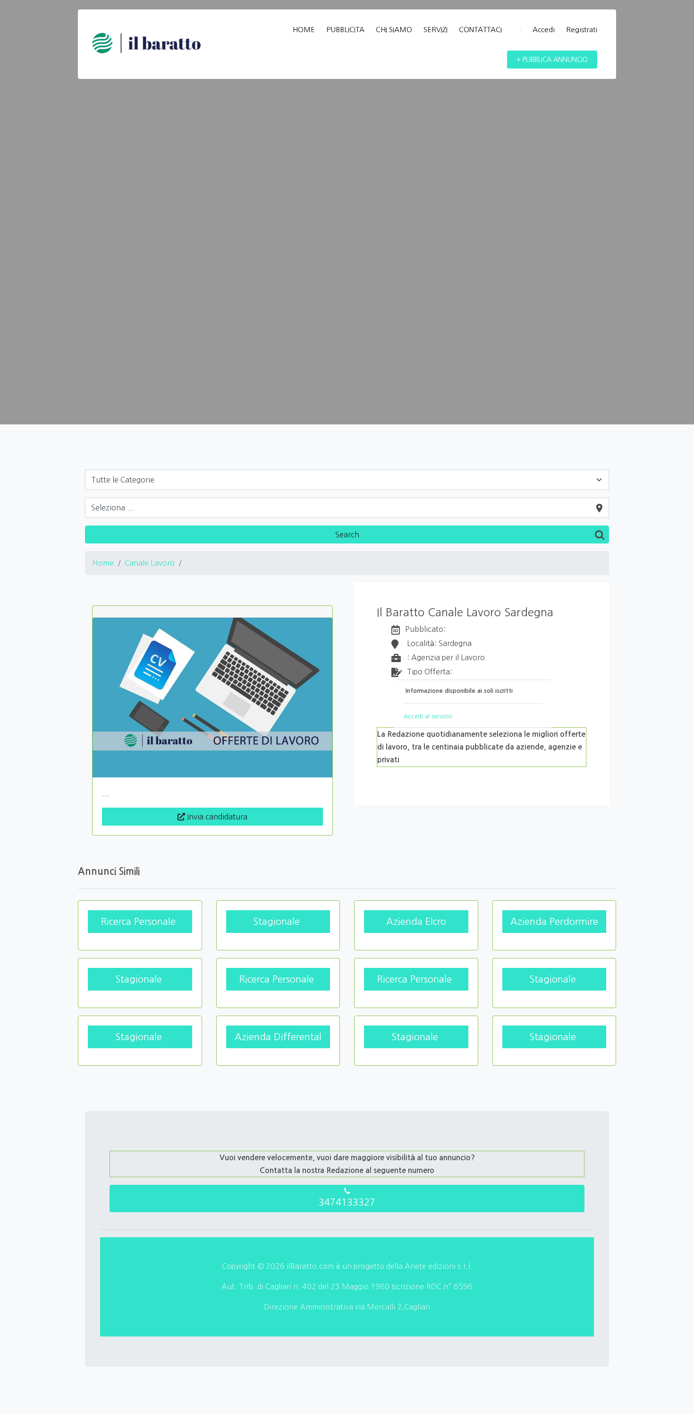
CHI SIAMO (394, 29)
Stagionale (278, 921)
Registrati (581, 29)
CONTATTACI (480, 29)
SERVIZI (435, 29)
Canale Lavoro (150, 563)
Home (103, 563)
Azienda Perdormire (554, 921)
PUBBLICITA (345, 29)
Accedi (544, 29)
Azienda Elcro (416, 921)
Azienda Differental (278, 1037)
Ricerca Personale (139, 921)
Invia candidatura (216, 816)
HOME (304, 29)
